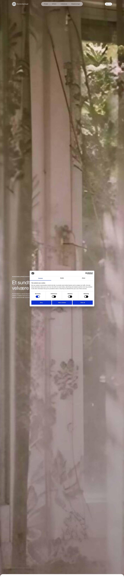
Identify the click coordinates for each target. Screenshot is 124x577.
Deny (41, 302)
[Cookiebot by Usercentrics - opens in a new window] (86, 273)
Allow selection (62, 302)
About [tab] (83, 278)
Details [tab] (62, 278)
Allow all (82, 302)
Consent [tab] (40, 278)
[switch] (54, 296)
